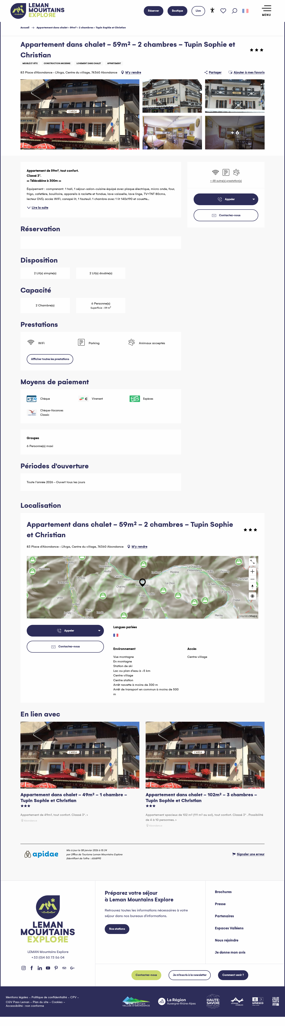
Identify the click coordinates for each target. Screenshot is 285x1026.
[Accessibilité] (212, 10)
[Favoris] (223, 11)
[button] (234, 11)
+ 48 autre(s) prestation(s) (226, 180)
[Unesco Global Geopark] (258, 1001)
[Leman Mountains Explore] (37, 11)
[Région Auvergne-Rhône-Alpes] (177, 1001)
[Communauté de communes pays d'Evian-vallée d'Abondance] (136, 1001)
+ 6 (235, 132)
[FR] (245, 11)
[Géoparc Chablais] (237, 1001)
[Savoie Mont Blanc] (213, 1001)
